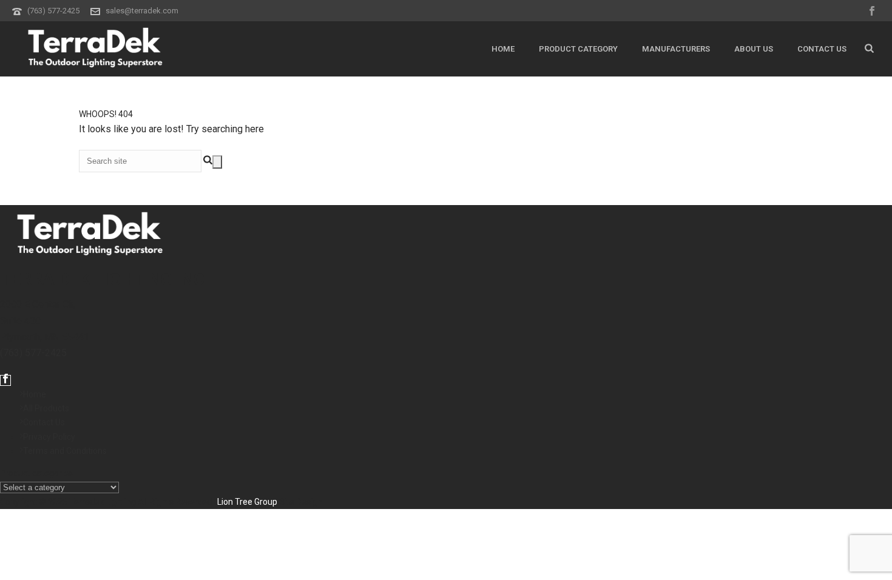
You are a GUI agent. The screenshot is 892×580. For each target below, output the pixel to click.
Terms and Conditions (65, 451)
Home (503, 48)
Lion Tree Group (247, 502)
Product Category (578, 48)
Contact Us (821, 48)
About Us (753, 48)
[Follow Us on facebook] (5, 380)
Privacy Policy (49, 437)
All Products (46, 408)
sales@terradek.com (142, 10)
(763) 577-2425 (53, 10)
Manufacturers (676, 48)
